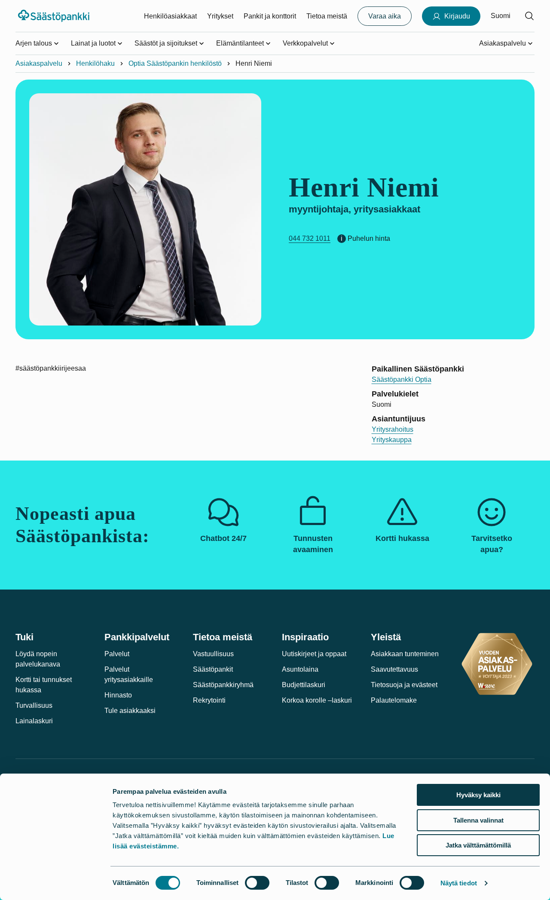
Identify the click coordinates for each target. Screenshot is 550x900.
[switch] (257, 883)
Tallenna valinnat (478, 820)
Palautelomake (394, 700)
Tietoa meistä (326, 16)
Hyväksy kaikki (478, 795)
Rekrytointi (209, 700)
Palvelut (116, 653)
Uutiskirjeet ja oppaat (314, 653)
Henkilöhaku (95, 63)
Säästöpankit (213, 669)
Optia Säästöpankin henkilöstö (175, 63)
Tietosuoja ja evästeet (404, 684)
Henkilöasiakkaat (170, 16)
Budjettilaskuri (303, 684)
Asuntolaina (300, 669)
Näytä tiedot (458, 883)
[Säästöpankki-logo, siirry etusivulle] (54, 16)
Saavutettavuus (394, 669)
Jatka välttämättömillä (478, 845)
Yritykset (220, 16)
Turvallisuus (33, 705)
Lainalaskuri (34, 721)
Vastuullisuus (213, 653)
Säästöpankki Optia (401, 379)
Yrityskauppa (392, 439)
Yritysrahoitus (392, 429)
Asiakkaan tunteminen (405, 653)
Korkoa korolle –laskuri (317, 700)
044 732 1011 (309, 238)
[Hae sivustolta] (529, 16)
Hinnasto (118, 695)
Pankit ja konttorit (270, 16)
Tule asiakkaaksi (130, 710)
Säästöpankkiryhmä (223, 684)
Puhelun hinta (369, 238)
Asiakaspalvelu (38, 63)
